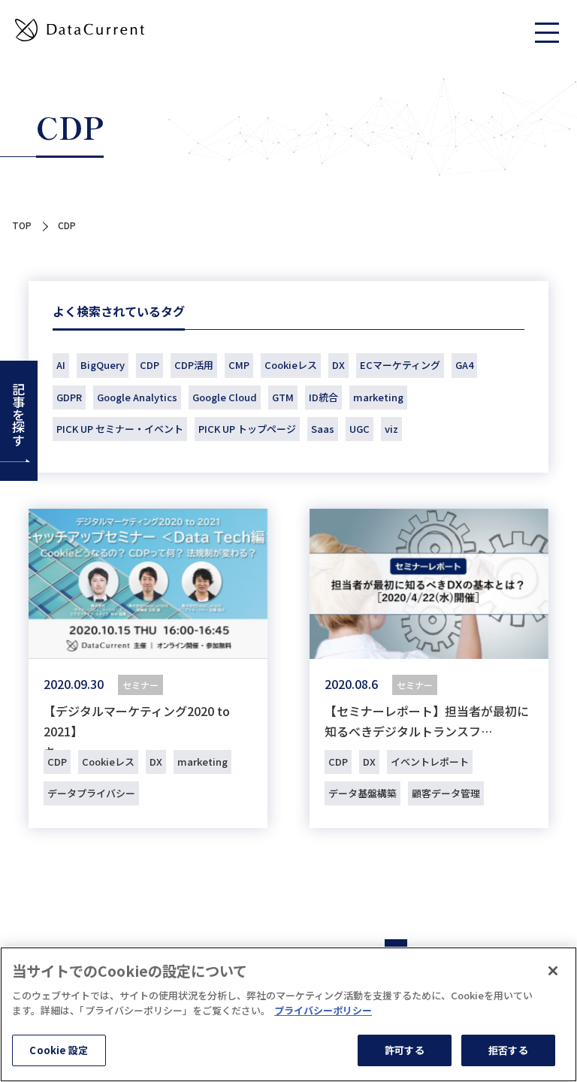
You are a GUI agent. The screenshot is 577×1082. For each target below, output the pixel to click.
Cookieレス (290, 365)
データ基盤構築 (362, 793)
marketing (378, 397)
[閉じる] (552, 970)
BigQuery (102, 365)
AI (60, 365)
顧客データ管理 (446, 793)
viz (391, 429)
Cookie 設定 (58, 1050)
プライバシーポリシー (323, 1010)
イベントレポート (430, 761)
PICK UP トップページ (247, 429)
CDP (149, 365)
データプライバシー (91, 793)
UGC (359, 429)
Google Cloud (224, 397)
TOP (22, 225)
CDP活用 (193, 365)
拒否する (508, 1050)
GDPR (69, 397)
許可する (404, 1050)
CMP (238, 365)
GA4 (464, 365)
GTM (283, 397)
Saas (322, 429)
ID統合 (323, 397)
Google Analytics (137, 397)
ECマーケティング (400, 365)
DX (338, 365)
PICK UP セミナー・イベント (119, 429)
